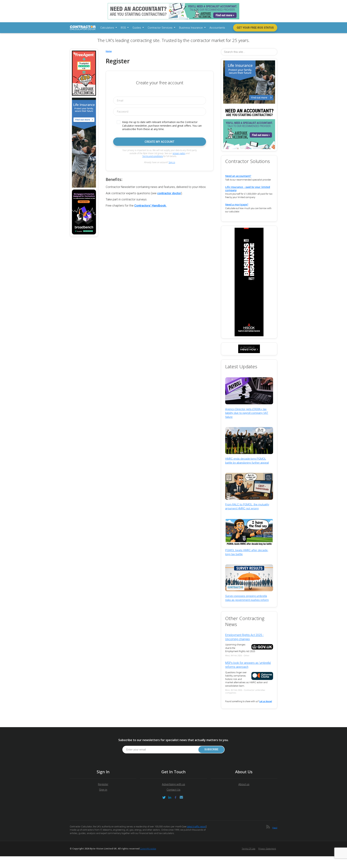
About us (243, 784)
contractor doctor (169, 193)
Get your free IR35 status (255, 27)
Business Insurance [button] (191, 27)
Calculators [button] (107, 27)
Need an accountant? (238, 176)
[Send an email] (181, 797)
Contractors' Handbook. (150, 205)
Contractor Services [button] (160, 27)
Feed (274, 827)
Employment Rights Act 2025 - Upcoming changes (244, 637)
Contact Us (173, 789)
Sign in (172, 162)
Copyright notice (148, 848)
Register (103, 784)
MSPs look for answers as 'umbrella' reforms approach (248, 665)
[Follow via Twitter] (164, 797)
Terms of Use (248, 848)
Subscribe (211, 749)
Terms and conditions (152, 156)
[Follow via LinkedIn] (170, 797)
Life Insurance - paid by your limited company (247, 188)
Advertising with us (173, 784)
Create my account (159, 141)
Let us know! (265, 701)
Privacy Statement (267, 848)
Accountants (217, 27)
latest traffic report (196, 826)
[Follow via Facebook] (175, 797)
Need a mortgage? (236, 204)
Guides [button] (137, 27)
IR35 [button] (124, 27)
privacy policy (179, 153)
